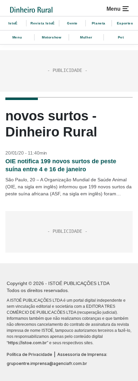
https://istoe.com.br (27, 342)
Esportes (125, 23)
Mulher (86, 37)
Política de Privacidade (29, 354)
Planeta (99, 23)
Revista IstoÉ (42, 23)
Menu (17, 37)
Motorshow (51, 37)
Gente (72, 23)
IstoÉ (13, 23)
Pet (121, 37)
